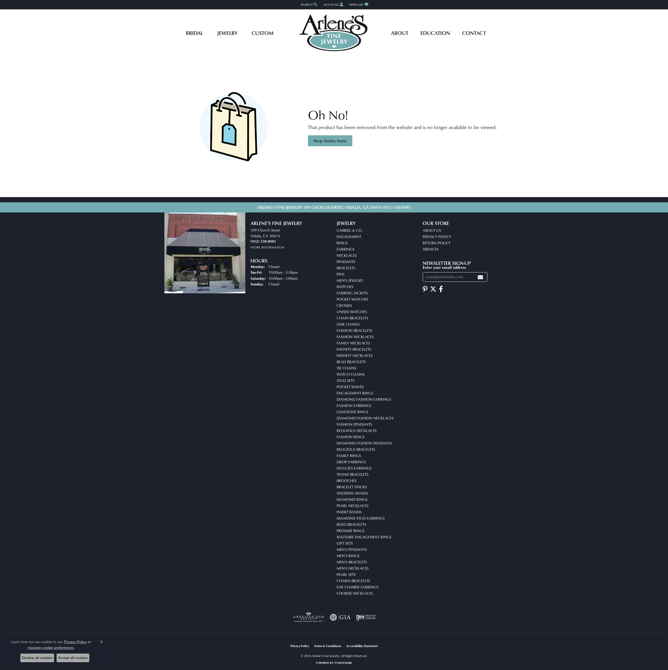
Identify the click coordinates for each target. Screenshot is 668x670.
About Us (432, 230)
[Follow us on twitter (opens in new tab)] (433, 289)
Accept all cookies (73, 658)
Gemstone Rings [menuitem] (352, 412)
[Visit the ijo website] (365, 617)
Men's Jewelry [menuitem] (350, 280)
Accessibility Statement (362, 646)
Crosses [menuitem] (344, 305)
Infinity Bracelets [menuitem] (354, 349)
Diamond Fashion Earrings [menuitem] (364, 399)
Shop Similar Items (330, 141)
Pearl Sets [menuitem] (346, 574)
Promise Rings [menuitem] (350, 530)
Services (430, 249)
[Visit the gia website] (340, 617)
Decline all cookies (37, 658)
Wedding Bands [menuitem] (352, 493)
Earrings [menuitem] (345, 249)
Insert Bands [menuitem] (349, 512)
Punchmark (343, 663)
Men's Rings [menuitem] (348, 555)
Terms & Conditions (327, 646)
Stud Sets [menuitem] (345, 380)
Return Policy (437, 243)
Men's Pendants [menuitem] (352, 549)
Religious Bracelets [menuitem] (356, 449)
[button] (308, 4)
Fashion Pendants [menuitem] (354, 424)
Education (435, 32)
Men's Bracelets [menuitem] (352, 562)
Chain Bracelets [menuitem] (352, 318)
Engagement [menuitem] (349, 236)
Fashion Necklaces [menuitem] (355, 336)
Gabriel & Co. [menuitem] (349, 230)
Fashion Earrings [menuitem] (354, 405)
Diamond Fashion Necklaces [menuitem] (365, 418)
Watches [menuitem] (345, 286)
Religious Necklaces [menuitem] (357, 430)
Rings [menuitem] (342, 243)
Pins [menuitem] (340, 274)
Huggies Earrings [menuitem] (354, 468)
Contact (474, 32)
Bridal (194, 32)
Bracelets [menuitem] (346, 268)
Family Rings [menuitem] (349, 455)
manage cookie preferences (51, 647)
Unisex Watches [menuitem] (352, 311)
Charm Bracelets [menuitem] (353, 580)
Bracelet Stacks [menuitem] (352, 487)
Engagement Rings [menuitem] (355, 393)
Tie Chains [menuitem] (346, 368)
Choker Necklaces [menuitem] (355, 593)
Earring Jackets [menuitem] (352, 293)
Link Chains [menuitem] (348, 324)
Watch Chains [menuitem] (351, 374)
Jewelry (227, 32)
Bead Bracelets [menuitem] (351, 361)
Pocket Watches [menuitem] (352, 299)
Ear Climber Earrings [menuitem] (357, 587)
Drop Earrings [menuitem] (351, 462)
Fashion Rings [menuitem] (351, 437)
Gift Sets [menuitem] (345, 543)
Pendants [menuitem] (346, 261)
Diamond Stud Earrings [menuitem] (361, 518)
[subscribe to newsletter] (480, 277)
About (399, 32)
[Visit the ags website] (309, 617)
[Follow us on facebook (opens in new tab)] (441, 289)
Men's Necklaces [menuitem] (352, 568)
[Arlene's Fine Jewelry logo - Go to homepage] (334, 33)
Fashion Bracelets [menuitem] (354, 330)
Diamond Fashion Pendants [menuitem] (364, 443)
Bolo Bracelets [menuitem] (351, 524)
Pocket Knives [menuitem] (350, 386)
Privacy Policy (437, 236)
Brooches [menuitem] (346, 480)
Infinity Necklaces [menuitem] (355, 355)
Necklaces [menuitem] (347, 255)
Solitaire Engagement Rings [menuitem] (364, 537)
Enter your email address (444, 267)
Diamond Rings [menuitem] (352, 499)
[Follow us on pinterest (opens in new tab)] (425, 289)
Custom (262, 32)
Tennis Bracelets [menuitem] (352, 474)
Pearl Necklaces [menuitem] (352, 505)
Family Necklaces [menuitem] (353, 343)
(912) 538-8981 (397, 207)
